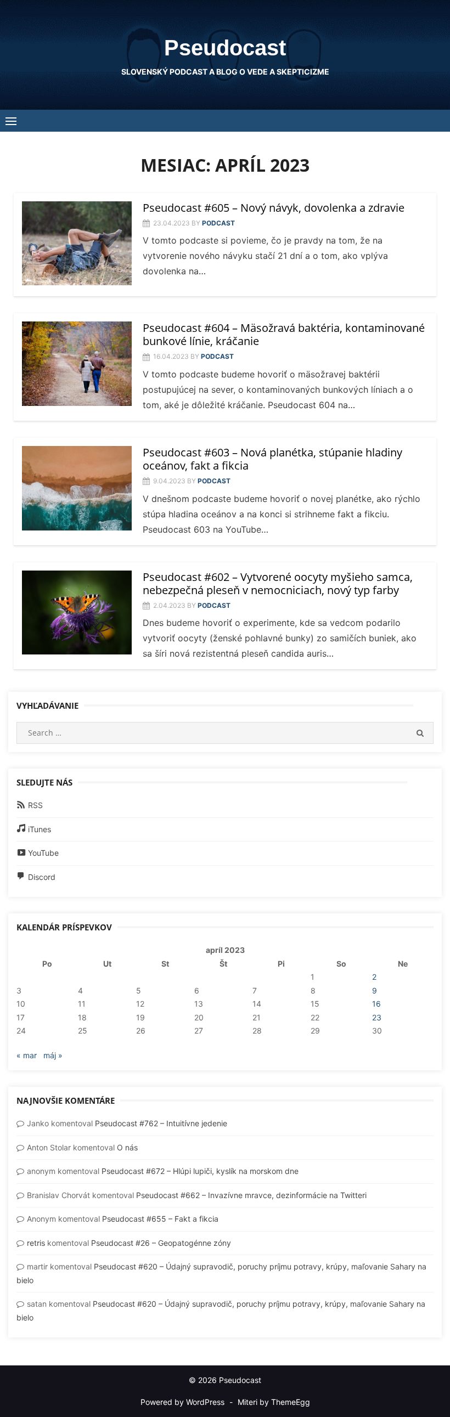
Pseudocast (225, 48)
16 (376, 1003)
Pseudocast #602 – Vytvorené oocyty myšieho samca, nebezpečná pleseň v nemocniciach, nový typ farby (278, 583)
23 (376, 1017)
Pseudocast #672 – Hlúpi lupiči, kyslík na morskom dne (200, 1171)
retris (36, 1242)
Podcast (218, 223)
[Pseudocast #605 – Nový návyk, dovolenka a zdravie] (77, 243)
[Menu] (11, 121)
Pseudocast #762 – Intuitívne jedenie (161, 1123)
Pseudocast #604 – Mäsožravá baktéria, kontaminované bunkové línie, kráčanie (284, 334)
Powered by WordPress (182, 1402)
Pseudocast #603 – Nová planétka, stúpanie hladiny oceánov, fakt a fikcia (272, 459)
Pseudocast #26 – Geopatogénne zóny (161, 1242)
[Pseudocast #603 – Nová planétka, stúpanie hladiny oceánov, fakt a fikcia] (77, 488)
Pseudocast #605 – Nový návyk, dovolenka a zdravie (273, 207)
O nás (127, 1147)
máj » (53, 1055)
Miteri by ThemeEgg (274, 1402)
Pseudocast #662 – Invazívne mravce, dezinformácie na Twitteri (251, 1195)
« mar (26, 1055)
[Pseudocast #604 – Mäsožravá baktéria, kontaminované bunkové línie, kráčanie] (77, 363)
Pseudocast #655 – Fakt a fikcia (160, 1218)
